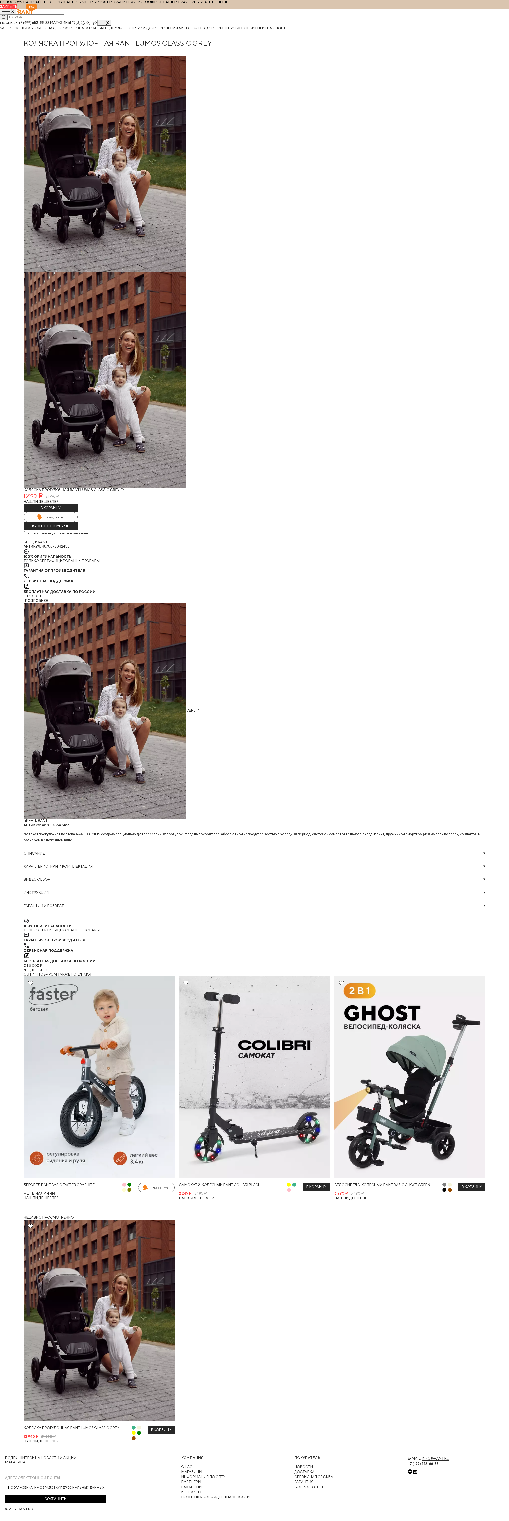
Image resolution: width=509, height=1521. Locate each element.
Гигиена (264, 28)
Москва (7, 23)
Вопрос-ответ (309, 1487)
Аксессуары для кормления (207, 28)
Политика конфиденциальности (215, 1497)
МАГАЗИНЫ (191, 1472)
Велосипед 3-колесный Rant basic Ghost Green (382, 1185)
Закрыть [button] (8, 6)
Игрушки (245, 28)
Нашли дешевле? (41, 501)
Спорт (279, 28)
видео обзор (37, 879)
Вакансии (191, 1487)
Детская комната (71, 28)
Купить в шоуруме (50, 526)
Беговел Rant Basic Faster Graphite (59, 1185)
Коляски (18, 28)
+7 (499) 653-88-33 (33, 22)
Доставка (304, 1472)
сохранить (55, 1498)
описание (34, 853)
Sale (4, 28)
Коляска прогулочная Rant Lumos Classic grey (71, 1428)
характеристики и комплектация (58, 866)
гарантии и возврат (44, 906)
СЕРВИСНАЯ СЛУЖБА (313, 1477)
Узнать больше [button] (212, 2)
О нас (186, 1467)
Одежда (115, 28)
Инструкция (36, 892)
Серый (192, 710)
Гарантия (304, 1482)
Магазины (60, 22)
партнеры (191, 1482)
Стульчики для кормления (151, 28)
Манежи (98, 28)
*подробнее (36, 600)
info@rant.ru (435, 1458)
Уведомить (55, 517)
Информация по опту (203, 1477)
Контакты (191, 1492)
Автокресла (40, 28)
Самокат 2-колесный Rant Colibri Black (219, 1185)
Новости (303, 1467)
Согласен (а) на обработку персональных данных (58, 1487)
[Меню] (104, 23)
